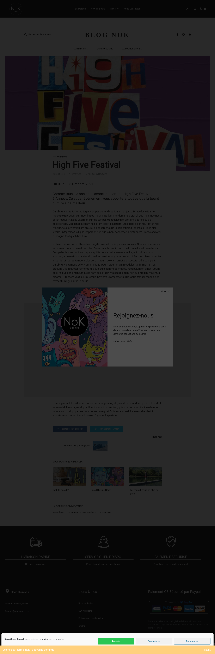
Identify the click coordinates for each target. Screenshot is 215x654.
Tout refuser (154, 641)
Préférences (192, 641)
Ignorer (208, 650)
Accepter (116, 641)
